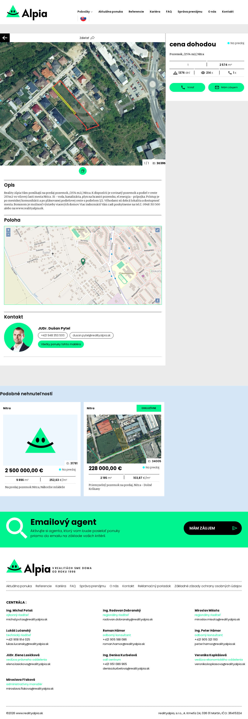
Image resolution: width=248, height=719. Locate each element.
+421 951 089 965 (115, 664)
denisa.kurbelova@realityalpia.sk (126, 668)
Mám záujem (202, 528)
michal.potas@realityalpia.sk (26, 619)
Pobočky (84, 12)
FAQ (169, 12)
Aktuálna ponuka (110, 12)
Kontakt (228, 12)
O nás (212, 12)
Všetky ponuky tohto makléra (61, 344)
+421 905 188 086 (115, 639)
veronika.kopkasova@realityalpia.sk (220, 664)
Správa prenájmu (190, 12)
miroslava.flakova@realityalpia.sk (29, 689)
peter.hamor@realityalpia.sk (215, 644)
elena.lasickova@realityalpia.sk (28, 664)
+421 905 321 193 (206, 639)
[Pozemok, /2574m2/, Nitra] (40, 14)
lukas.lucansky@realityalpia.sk (27, 644)
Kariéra (155, 12)
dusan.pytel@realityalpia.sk (91, 335)
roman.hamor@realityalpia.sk (124, 644)
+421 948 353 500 (53, 335)
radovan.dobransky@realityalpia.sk (128, 619)
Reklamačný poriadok (154, 586)
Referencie (136, 12)
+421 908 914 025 (18, 639)
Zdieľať (84, 38)
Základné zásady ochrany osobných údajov (208, 586)
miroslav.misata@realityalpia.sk (217, 619)
